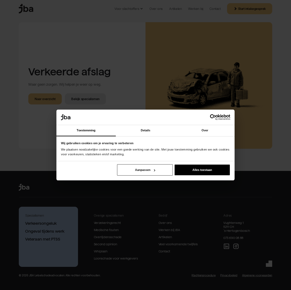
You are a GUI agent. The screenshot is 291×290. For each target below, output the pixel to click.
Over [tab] (205, 130)
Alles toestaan (202, 170)
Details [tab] (145, 130)
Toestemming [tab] (86, 130)
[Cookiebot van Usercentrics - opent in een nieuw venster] (213, 117)
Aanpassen (142, 170)
